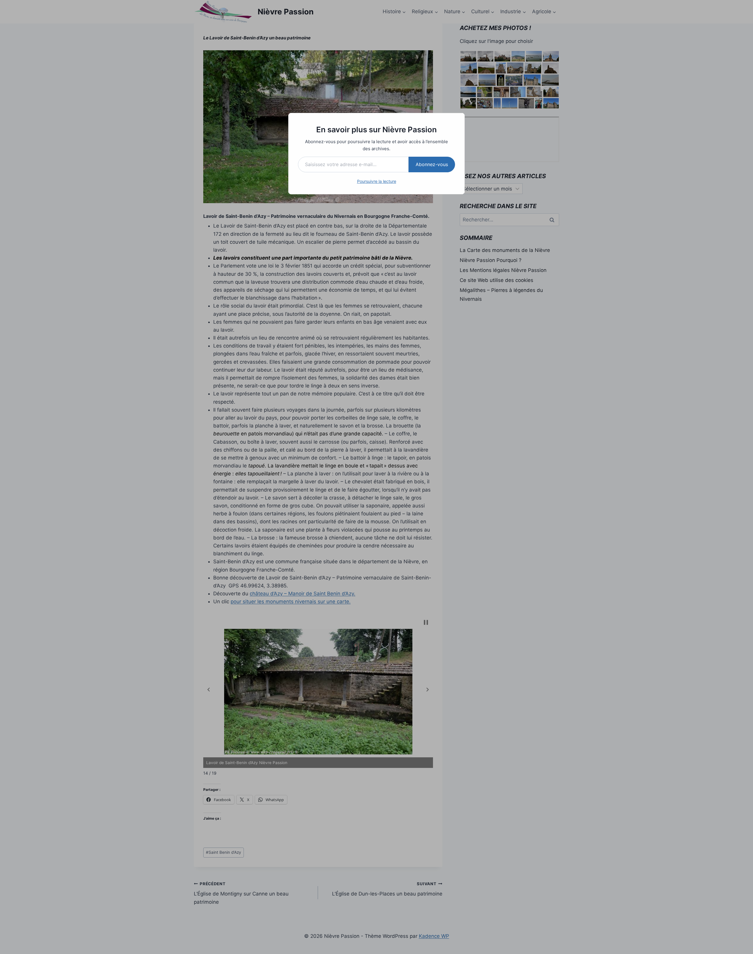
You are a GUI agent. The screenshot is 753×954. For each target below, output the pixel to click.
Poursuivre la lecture (376, 181)
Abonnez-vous (432, 164)
